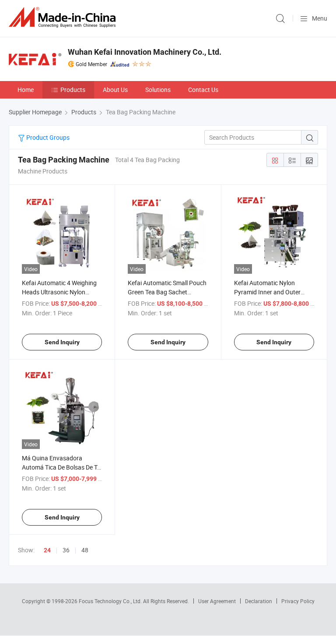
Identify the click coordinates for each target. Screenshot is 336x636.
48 (84, 550)
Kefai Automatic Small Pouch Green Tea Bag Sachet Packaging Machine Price (167, 292)
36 (66, 550)
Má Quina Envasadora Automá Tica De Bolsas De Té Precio (61, 467)
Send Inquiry (62, 342)
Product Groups (47, 137)
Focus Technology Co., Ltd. (111, 600)
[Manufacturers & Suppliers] (64, 17)
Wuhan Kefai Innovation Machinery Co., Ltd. (144, 52)
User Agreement (217, 600)
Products (72, 89)
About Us (115, 89)
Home (26, 89)
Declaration (258, 600)
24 (47, 550)
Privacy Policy (298, 600)
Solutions (158, 89)
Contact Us (203, 89)
